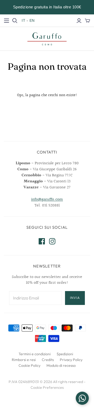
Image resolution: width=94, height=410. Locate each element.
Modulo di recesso (61, 365)
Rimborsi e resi (24, 359)
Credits (48, 359)
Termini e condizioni (35, 354)
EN (32, 20)
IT (23, 20)
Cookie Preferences (47, 387)
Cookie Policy (29, 365)
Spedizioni (65, 354)
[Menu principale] (6, 20)
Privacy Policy (71, 359)
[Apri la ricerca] (14, 20)
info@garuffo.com (47, 199)
